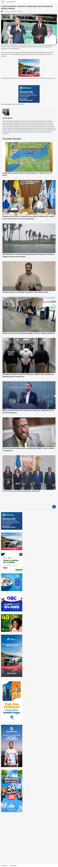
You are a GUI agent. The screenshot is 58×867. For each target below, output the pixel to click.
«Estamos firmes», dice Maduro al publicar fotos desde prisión (25, 292)
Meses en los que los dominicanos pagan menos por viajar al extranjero (28, 333)
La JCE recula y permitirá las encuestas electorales (21, 491)
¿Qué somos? (13, 865)
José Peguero (6, 11)
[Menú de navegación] (2, 1)
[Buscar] (54, 506)
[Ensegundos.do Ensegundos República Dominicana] (11, 1)
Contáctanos (4, 865)
